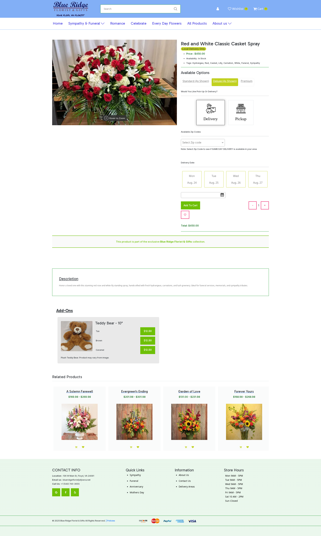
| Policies (110, 520)
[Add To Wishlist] (185, 215)
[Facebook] (66, 492)
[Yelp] (75, 492)
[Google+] (56, 492)
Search (175, 9)
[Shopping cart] (241, 447)
